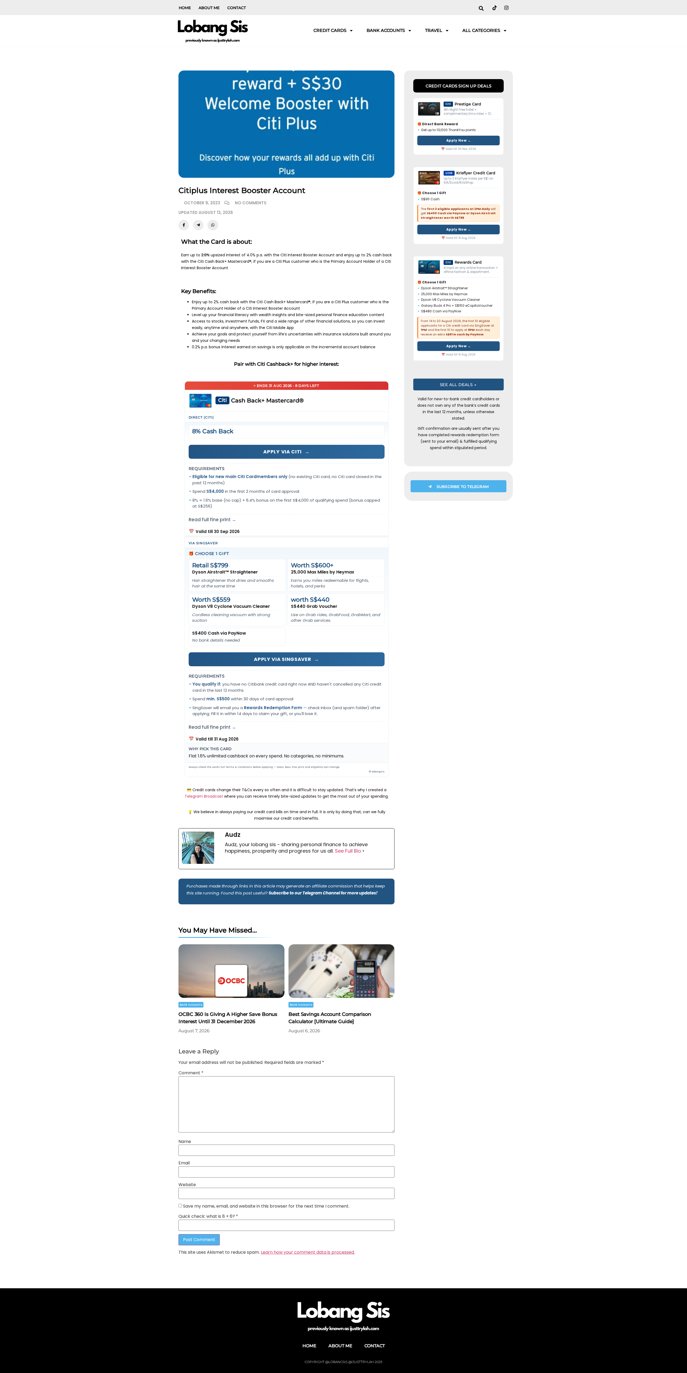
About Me (209, 7)
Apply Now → (458, 140)
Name (184, 1141)
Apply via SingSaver (286, 659)
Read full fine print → (212, 519)
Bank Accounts (386, 30)
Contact (236, 7)
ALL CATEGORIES (481, 30)
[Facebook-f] (183, 225)
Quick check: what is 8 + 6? (208, 1216)
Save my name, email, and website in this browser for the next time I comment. (266, 1206)
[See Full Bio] (363, 851)
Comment (190, 1073)
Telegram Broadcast (204, 796)
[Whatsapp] (212, 225)
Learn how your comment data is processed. (308, 1252)
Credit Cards (329, 30)
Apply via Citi (286, 451)
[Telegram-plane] (198, 225)
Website (187, 1185)
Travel (433, 30)
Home (185, 7)
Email (184, 1163)
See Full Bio (348, 851)
